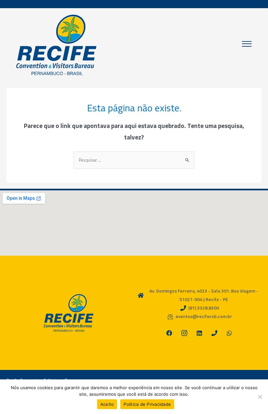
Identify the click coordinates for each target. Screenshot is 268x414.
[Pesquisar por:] (134, 160)
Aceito (107, 404)
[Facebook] (169, 333)
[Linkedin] (199, 333)
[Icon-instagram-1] (184, 333)
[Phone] (214, 333)
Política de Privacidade (147, 404)
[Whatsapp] (229, 333)
